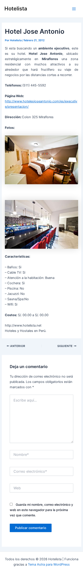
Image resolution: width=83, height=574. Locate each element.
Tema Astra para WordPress (49, 564)
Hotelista (15, 8)
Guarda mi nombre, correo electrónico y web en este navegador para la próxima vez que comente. (41, 510)
